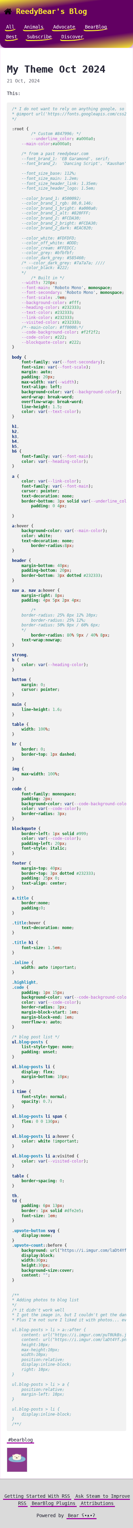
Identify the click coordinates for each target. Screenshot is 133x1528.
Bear (81, 1515)
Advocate (64, 27)
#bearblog (20, 1439)
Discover (72, 36)
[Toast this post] (17, 1460)
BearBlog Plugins (53, 1503)
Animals (33, 27)
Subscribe (39, 36)
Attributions (97, 1503)
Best (11, 36)
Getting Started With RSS (37, 1496)
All (10, 27)
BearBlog (96, 27)
